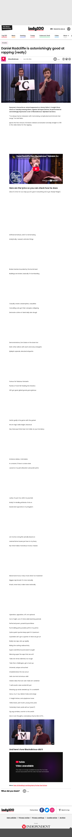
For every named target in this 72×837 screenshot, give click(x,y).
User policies (11, 818)
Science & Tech (44, 36)
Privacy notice (24, 818)
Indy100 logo (36, 29)
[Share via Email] (69, 59)
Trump (32, 36)
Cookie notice (52, 818)
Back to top (65, 810)
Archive (62, 818)
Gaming (23, 36)
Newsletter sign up (59, 29)
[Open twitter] (47, 810)
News (13, 36)
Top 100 (4, 36)
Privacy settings (38, 818)
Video (57, 36)
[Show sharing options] (53, 743)
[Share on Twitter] (66, 59)
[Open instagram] (52, 810)
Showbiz (4, 43)
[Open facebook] (41, 810)
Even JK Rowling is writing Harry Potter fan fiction (30, 785)
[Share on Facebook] (63, 59)
